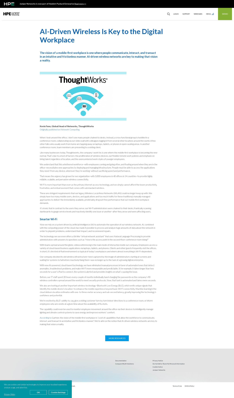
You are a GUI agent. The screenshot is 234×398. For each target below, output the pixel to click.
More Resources (117, 338)
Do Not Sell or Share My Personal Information (169, 364)
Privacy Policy (9, 394)
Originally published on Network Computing (59, 129)
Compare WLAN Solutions (124, 364)
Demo (225, 14)
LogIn (176, 14)
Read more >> (80, 4)
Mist (11, 14)
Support (186, 14)
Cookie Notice (158, 367)
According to (45, 317)
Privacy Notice (158, 361)
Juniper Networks (159, 370)
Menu (208, 14)
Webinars (198, 14)
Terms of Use (177, 386)
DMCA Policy (189, 386)
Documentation (120, 361)
